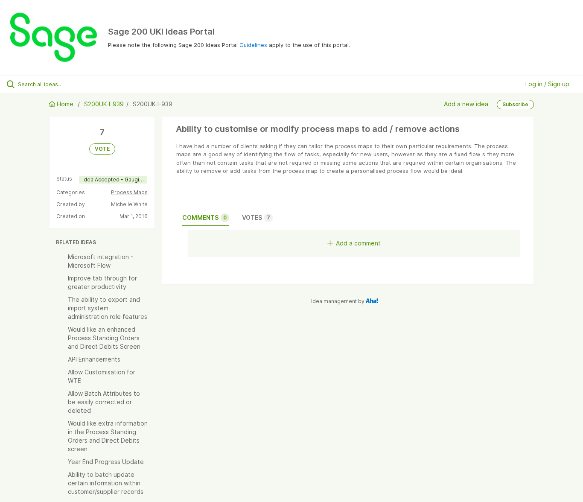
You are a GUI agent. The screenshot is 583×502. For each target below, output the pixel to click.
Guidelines (253, 44)
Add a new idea (466, 104)
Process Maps (129, 192)
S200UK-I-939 (104, 104)
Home (65, 104)
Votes (256, 217)
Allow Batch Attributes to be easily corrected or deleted (104, 402)
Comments (204, 217)
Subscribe (515, 104)
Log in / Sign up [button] (547, 84)
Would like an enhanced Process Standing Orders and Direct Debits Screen (104, 338)
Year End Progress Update (106, 461)
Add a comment (358, 243)
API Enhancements (94, 359)
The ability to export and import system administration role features (107, 308)
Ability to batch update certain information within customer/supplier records (105, 483)
